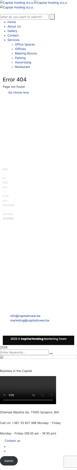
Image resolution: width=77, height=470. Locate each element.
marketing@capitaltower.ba (29, 320)
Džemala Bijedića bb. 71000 (19, 412)
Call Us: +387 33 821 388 (18, 423)
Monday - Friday (11, 433)
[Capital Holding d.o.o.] (17, 2)
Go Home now (18, 92)
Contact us (12, 440)
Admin (8, 461)
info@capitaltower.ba (25, 316)
